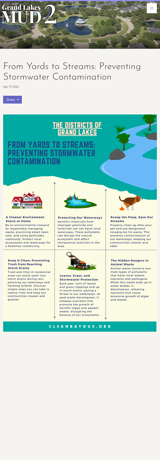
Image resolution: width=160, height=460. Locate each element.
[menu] (152, 8)
